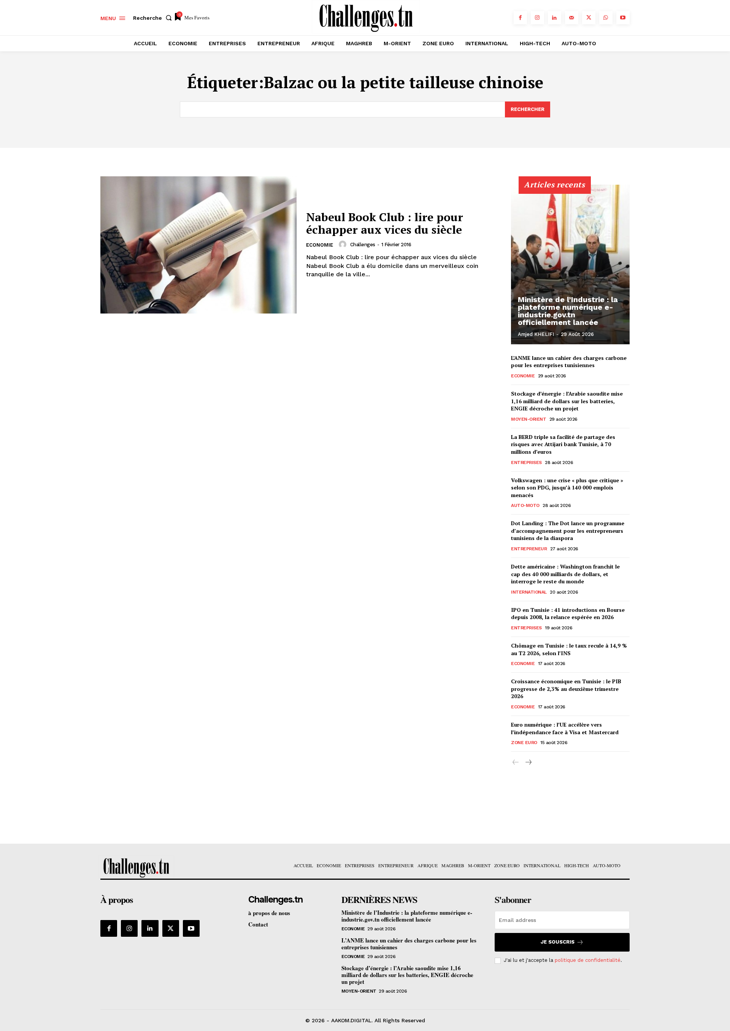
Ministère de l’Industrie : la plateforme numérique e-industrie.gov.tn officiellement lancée (568, 311)
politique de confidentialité (587, 960)
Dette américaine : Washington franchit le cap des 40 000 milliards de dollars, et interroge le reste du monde (565, 574)
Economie (319, 245)
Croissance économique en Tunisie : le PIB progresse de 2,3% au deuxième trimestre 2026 (566, 689)
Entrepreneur (529, 548)
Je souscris (557, 942)
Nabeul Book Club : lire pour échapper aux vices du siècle (384, 223)
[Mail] (571, 17)
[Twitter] (588, 17)
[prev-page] (516, 762)
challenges (362, 244)
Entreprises (526, 462)
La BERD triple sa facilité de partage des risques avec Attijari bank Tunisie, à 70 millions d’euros (563, 444)
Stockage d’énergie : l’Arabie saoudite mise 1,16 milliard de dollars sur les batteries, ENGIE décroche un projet (567, 401)
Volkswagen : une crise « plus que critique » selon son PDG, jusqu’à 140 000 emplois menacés (567, 488)
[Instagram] (537, 17)
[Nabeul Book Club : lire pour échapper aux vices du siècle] (198, 245)
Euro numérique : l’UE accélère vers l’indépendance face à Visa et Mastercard (565, 728)
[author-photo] (344, 244)
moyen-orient (528, 419)
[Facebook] (520, 17)
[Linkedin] (554, 17)
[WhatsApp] (606, 17)
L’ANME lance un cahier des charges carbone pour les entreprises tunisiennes (569, 361)
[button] (154, 18)
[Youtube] (623, 17)
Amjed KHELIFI (536, 334)
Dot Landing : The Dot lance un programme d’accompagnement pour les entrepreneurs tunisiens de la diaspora (567, 530)
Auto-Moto (525, 505)
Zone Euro (524, 742)
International (529, 592)
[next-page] (528, 762)
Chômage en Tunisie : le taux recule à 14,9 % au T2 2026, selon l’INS (569, 649)
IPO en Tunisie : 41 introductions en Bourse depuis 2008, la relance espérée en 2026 (568, 613)
